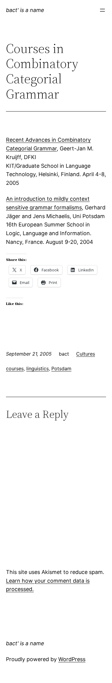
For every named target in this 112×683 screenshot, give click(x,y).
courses (15, 368)
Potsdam (61, 368)
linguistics (37, 368)
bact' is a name (25, 10)
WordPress (71, 659)
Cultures (85, 354)
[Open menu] (102, 10)
